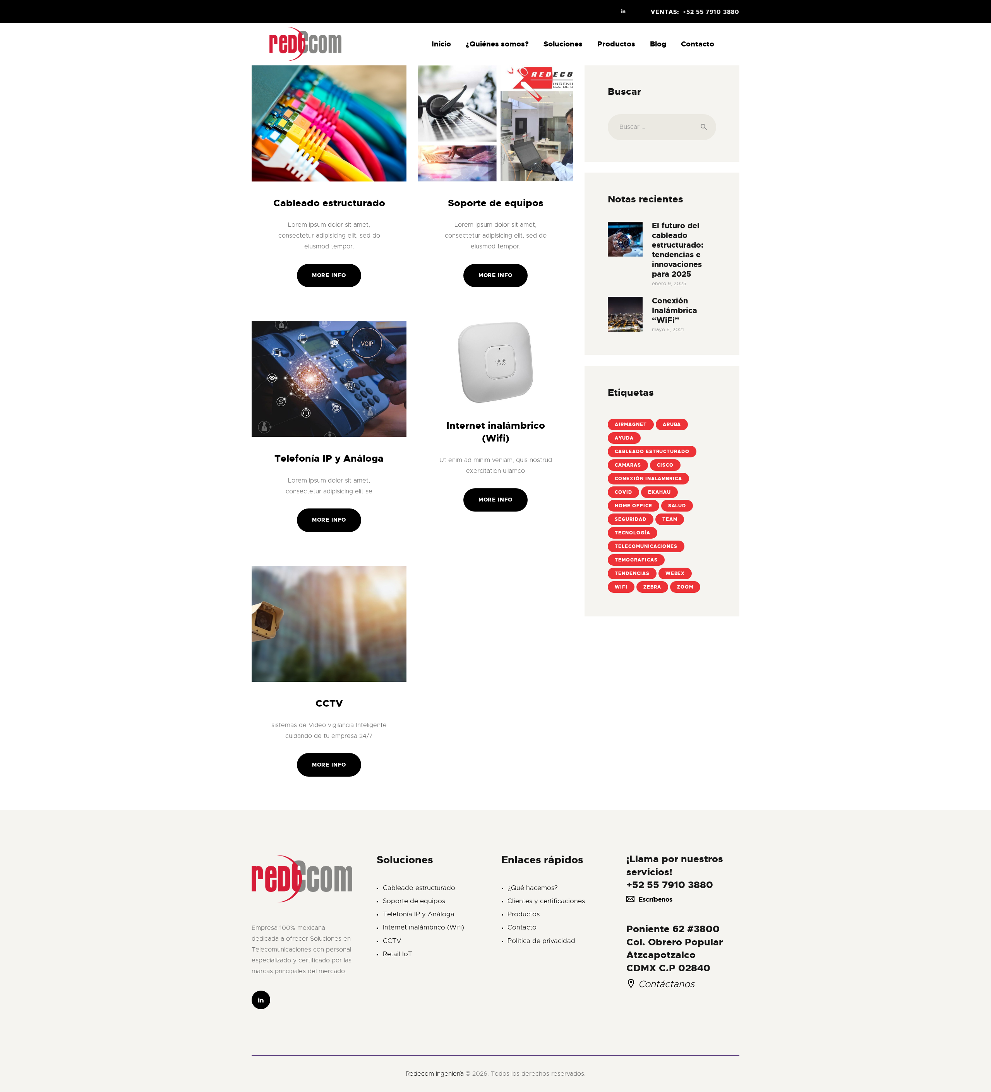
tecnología (632, 533)
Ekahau (659, 492)
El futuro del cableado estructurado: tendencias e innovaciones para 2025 (677, 250)
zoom (685, 587)
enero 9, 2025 (669, 283)
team (669, 519)
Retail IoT (397, 954)
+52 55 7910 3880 (669, 884)
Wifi (621, 587)
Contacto (522, 927)
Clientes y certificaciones (546, 901)
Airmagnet (631, 424)
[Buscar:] (662, 127)
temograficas (636, 560)
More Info (329, 275)
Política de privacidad (541, 941)
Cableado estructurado (329, 203)
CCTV (329, 703)
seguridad (630, 519)
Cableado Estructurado (652, 451)
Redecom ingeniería (436, 1074)
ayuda (624, 438)
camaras (628, 465)
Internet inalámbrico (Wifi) (495, 432)
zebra (652, 587)
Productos (524, 914)
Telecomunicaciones (646, 546)
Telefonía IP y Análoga (329, 458)
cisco (665, 465)
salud (677, 506)
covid (623, 492)
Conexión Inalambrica (648, 479)
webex (675, 573)
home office (633, 506)
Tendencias (632, 573)
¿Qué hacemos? (533, 888)
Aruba (672, 424)
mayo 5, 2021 (668, 329)
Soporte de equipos (496, 203)
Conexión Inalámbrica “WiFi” (674, 310)
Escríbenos (655, 899)
